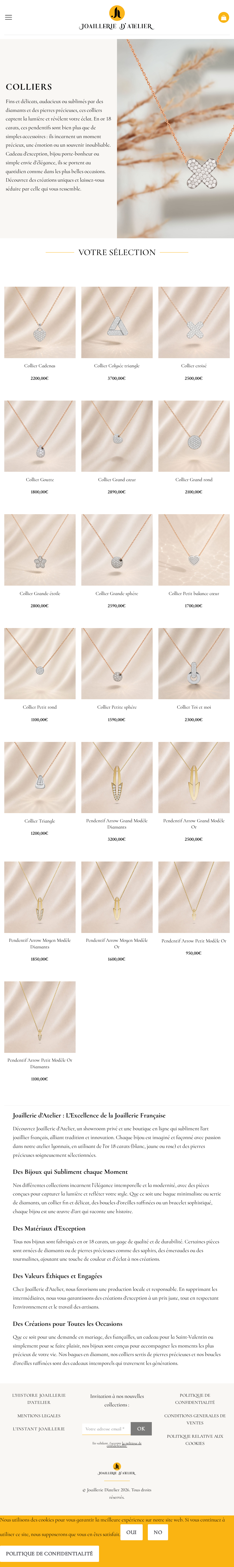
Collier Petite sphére (117, 707)
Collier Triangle (40, 821)
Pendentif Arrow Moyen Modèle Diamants (40, 943)
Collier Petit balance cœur (194, 593)
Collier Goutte (40, 480)
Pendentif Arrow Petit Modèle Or (194, 941)
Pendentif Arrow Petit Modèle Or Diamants (39, 1063)
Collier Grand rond (194, 480)
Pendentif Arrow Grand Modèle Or (194, 824)
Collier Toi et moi (194, 707)
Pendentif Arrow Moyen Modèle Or (117, 943)
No (158, 1532)
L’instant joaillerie (39, 1429)
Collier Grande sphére (117, 593)
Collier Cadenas (39, 366)
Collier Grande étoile (40, 593)
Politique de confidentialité (49, 1553)
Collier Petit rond (40, 707)
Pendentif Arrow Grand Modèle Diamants (117, 824)
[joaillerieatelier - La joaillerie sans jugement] (117, 17)
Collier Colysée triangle (117, 366)
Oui (131, 1532)
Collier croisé (194, 366)
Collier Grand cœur (117, 480)
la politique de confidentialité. (124, 1444)
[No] (111, 1553)
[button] (8, 17)
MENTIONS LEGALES (38, 1416)
